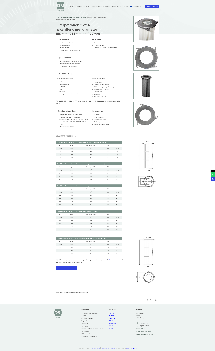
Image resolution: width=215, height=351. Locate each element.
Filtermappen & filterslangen (89, 336)
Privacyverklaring (95, 348)
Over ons (71, 6)
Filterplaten (84, 315)
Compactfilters (85, 321)
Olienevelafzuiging (96, 6)
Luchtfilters (86, 6)
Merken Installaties (117, 6)
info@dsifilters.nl (143, 323)
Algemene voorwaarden (108, 348)
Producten (112, 315)
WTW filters (84, 326)
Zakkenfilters (84, 323)
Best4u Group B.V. (131, 348)
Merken (111, 320)
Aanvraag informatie (152, 6)
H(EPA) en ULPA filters (87, 318)
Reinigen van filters (86, 334)
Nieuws (111, 325)
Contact (126, 6)
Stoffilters (79, 6)
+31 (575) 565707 (144, 326)
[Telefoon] (213, 179)
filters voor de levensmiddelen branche (92, 328)
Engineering (106, 6)
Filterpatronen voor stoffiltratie (78, 292)
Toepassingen (113, 323)
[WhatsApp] (213, 174)
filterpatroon (113, 260)
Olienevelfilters (85, 331)
